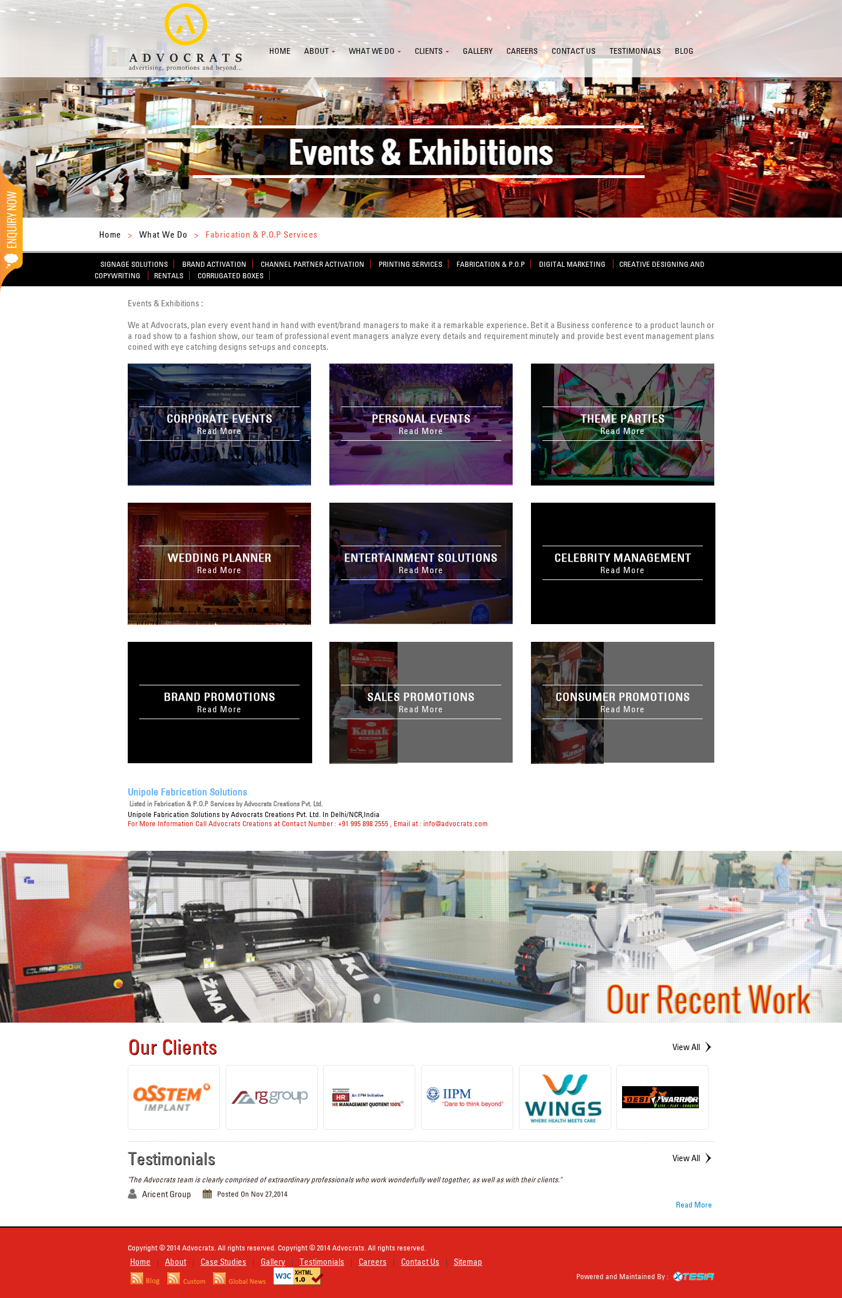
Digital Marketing (573, 264)
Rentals (168, 275)
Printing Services (410, 264)
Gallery (478, 51)
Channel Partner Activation (312, 264)
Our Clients (172, 1046)
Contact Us (420, 1261)
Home (279, 51)
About (316, 51)
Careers (522, 51)
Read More (694, 1205)
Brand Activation (214, 264)
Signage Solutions (134, 264)
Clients (429, 51)
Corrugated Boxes (230, 275)
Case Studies (223, 1261)
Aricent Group (166, 1194)
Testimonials (635, 51)
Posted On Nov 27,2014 (252, 1193)
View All (686, 1046)
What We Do (163, 234)
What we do (372, 51)
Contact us (574, 51)
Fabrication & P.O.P (491, 264)
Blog (684, 51)
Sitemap (468, 1261)
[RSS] (145, 1281)
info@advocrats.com (455, 823)
